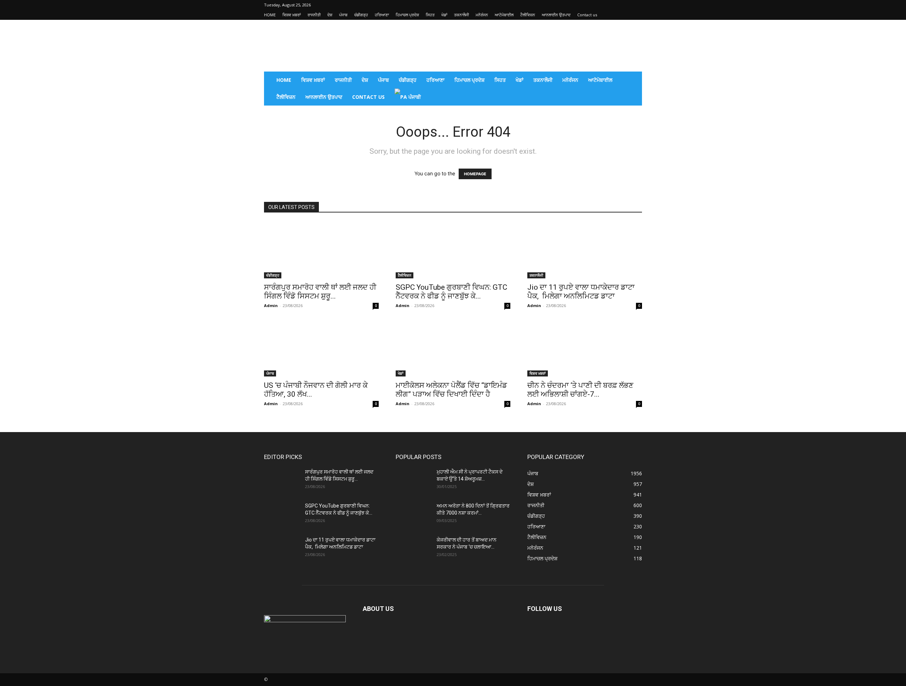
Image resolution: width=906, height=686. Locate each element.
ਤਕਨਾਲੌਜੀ (461, 14)
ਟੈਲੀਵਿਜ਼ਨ (527, 14)
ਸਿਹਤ (430, 14)
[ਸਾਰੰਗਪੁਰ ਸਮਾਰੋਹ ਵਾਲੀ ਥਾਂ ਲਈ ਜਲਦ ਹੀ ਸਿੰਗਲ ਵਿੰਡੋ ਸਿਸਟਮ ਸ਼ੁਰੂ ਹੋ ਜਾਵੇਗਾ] (321, 250)
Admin (271, 305)
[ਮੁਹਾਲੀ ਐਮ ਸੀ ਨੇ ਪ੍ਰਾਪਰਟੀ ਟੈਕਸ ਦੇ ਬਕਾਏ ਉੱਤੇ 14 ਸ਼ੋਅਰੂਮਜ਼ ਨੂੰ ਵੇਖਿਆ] (413, 480)
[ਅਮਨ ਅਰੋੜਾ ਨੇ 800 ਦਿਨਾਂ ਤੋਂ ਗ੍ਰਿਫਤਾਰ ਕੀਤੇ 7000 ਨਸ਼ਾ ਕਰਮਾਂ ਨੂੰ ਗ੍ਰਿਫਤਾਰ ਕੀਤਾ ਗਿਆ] (413, 514)
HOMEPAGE (475, 173)
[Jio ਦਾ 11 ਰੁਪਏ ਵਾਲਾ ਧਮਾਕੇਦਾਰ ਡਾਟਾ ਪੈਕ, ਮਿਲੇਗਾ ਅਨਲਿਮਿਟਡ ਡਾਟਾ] (584, 250)
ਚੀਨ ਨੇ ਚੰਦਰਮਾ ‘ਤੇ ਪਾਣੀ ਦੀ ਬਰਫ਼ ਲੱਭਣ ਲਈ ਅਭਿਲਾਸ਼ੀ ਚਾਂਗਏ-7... (580, 389)
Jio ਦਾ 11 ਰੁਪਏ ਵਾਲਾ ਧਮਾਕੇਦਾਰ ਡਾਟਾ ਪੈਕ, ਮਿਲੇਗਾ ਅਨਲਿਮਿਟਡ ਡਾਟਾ (581, 291)
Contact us (587, 14)
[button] (633, 80)
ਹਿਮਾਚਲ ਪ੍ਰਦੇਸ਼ (407, 14)
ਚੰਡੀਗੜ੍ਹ (361, 14)
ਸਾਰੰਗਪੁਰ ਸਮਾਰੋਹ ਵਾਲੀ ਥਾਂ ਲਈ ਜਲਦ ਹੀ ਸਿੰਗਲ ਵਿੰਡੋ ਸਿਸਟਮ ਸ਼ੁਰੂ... (320, 291)
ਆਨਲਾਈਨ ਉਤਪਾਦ (556, 14)
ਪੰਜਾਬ (343, 14)
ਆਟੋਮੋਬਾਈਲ (504, 14)
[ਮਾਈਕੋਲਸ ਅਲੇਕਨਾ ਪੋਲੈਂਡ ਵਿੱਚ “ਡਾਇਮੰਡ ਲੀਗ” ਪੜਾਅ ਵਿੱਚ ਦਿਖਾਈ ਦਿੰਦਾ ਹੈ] (453, 348)
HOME (270, 14)
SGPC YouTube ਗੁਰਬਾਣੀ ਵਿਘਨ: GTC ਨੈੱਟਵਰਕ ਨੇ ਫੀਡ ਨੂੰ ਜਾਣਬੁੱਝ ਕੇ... (451, 291)
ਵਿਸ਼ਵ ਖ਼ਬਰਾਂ (291, 14)
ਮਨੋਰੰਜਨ (482, 14)
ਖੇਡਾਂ (444, 14)
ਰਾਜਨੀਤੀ (314, 14)
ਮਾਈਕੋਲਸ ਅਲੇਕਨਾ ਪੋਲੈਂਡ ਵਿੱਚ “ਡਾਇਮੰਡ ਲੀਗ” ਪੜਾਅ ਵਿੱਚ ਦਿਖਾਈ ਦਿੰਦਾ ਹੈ (451, 389)
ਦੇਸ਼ (329, 14)
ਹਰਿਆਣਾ (382, 14)
